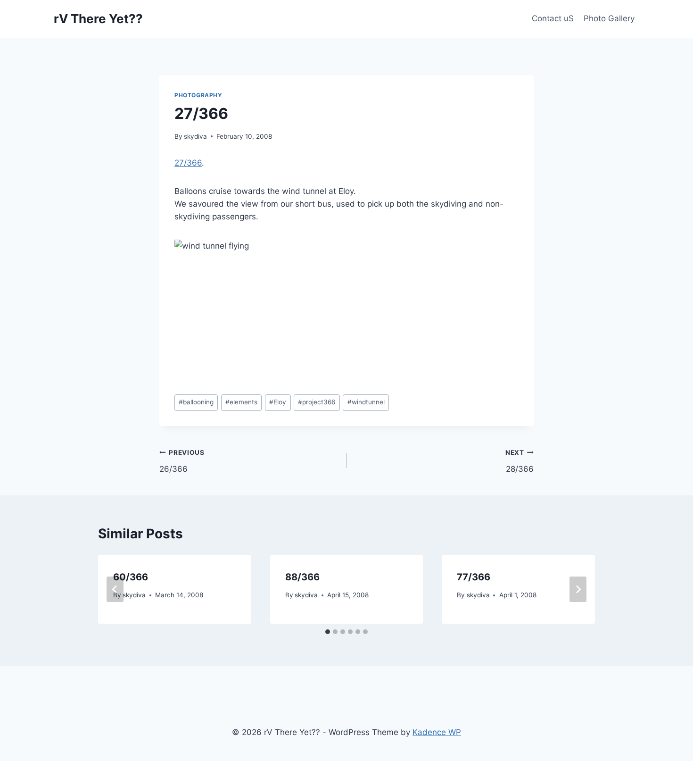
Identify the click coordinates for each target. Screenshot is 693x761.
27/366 (188, 162)
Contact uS (553, 18)
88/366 (302, 577)
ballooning (196, 402)
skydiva (195, 136)
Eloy (277, 402)
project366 (316, 402)
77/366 (473, 577)
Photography (198, 95)
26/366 (182, 461)
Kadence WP (436, 732)
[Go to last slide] (115, 589)
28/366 (519, 461)
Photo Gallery (609, 18)
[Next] (577, 589)
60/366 (130, 577)
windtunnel (366, 402)
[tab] (327, 631)
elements (241, 402)
